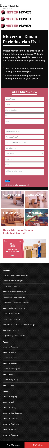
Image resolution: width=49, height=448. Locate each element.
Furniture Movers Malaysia (13, 281)
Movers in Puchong (10, 429)
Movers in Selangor (10, 352)
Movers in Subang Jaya (11, 369)
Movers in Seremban (11, 358)
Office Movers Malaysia (12, 314)
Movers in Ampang (10, 396)
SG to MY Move (7, 8)
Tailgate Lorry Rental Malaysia (14, 335)
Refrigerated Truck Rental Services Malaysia (19, 324)
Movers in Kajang (9, 407)
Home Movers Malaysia (12, 286)
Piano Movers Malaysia (11, 319)
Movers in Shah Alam (11, 363)
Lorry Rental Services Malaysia (14, 297)
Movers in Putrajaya (10, 347)
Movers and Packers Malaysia (14, 308)
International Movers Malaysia (14, 292)
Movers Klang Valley (10, 380)
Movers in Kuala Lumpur (12, 418)
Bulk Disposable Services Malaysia (16, 275)
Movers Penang (9, 385)
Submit (7, 181)
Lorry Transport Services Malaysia (16, 303)
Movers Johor (8, 374)
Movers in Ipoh (8, 402)
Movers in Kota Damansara (13, 413)
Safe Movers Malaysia (11, 330)
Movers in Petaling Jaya (12, 424)
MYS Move (38, 445)
